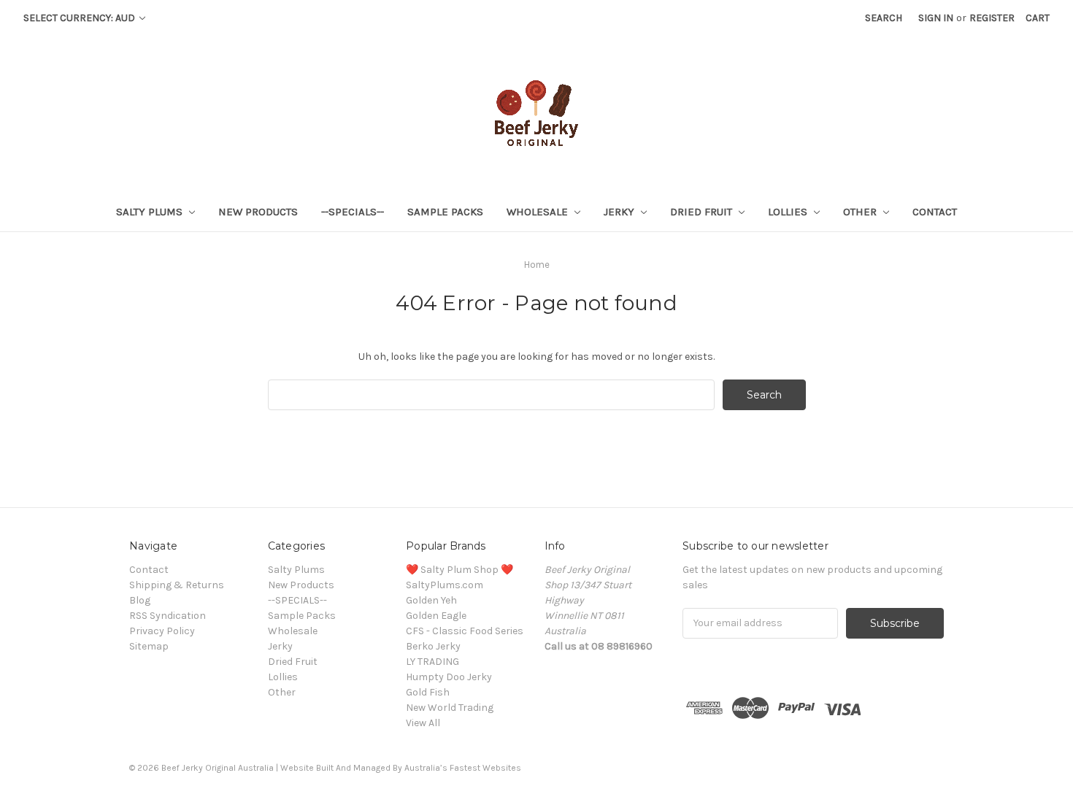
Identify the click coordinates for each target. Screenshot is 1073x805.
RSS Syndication (167, 615)
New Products (258, 211)
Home (537, 264)
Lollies (789, 211)
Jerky (620, 211)
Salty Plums (150, 211)
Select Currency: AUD (80, 18)
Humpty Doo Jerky (449, 677)
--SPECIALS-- (352, 211)
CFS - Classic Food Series (464, 631)
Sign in (935, 18)
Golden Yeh (431, 600)
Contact (934, 211)
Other (861, 211)
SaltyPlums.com (444, 585)
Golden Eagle (436, 615)
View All (423, 723)
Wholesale (539, 211)
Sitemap (149, 646)
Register (992, 18)
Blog (139, 600)
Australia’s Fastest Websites (462, 768)
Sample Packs (445, 211)
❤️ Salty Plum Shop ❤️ (459, 569)
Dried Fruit (702, 211)
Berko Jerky (433, 646)
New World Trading (449, 707)
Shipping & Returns (176, 585)
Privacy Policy (162, 631)
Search (883, 18)
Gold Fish (428, 692)
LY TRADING (432, 661)
